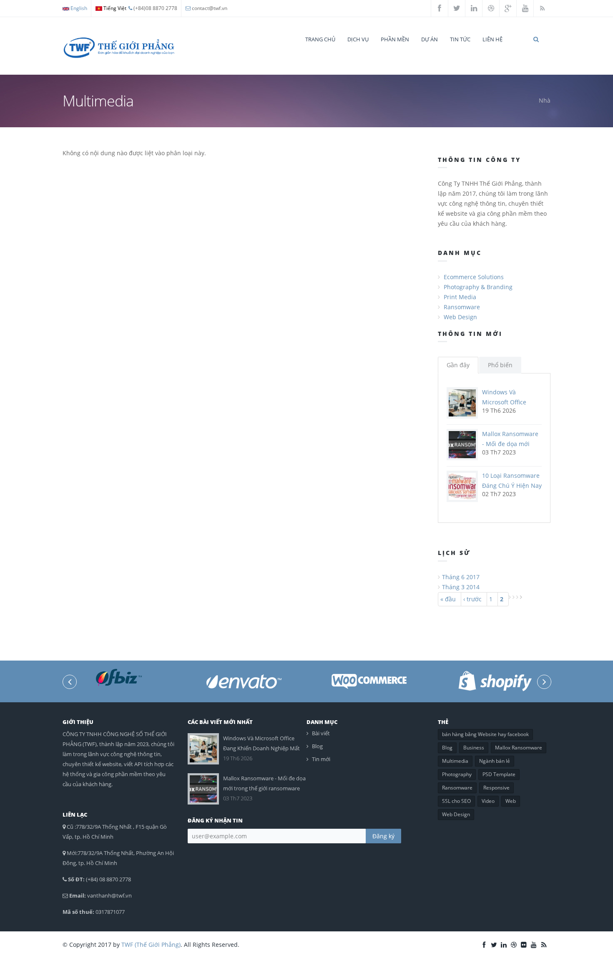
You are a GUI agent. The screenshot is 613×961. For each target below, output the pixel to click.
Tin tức (460, 39)
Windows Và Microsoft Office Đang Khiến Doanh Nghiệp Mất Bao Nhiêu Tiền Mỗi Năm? (261, 748)
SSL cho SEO (456, 801)
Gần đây (458, 365)
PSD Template (498, 774)
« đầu (448, 599)
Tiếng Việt (114, 8)
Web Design (460, 317)
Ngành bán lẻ (494, 760)
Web (510, 801)
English (78, 8)
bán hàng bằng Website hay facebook (485, 734)
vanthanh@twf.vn (109, 895)
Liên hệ (492, 39)
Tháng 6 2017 (461, 577)
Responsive (496, 787)
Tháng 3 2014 (461, 587)
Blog (317, 746)
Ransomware (462, 307)
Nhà (544, 100)
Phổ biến (500, 365)
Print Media (460, 297)
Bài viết (321, 733)
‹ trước (472, 599)
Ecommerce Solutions (474, 277)
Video (488, 801)
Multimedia (455, 760)
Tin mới (321, 759)
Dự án (429, 39)
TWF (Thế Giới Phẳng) (151, 944)
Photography (457, 774)
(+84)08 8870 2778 (154, 8)
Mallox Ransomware (518, 747)
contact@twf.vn (209, 8)
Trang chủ (320, 39)
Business (473, 747)
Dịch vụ (358, 39)
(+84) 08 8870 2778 (108, 879)
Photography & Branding (478, 287)
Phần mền (395, 39)
